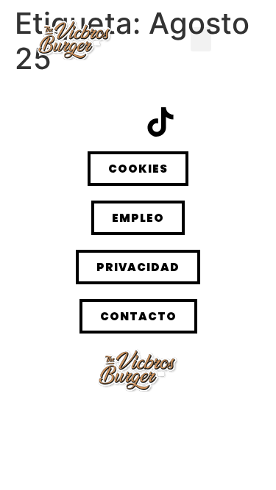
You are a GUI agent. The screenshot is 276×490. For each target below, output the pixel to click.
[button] (201, 39)
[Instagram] (116, 122)
